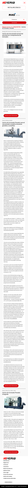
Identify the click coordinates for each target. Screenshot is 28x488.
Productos (14, 19)
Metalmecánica (14, 8)
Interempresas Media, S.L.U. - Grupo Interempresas (16, 486)
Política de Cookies (7, 476)
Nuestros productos (7, 468)
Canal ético (6, 466)
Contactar (14, 22)
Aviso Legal (5, 472)
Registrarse (6, 462)
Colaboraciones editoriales (9, 478)
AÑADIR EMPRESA (8, 482)
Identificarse (6, 460)
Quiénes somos (6, 470)
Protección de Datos (8, 474)
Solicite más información (11, 115)
